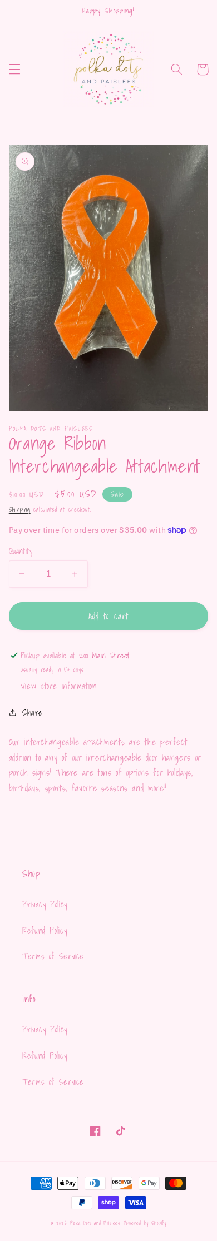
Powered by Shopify (145, 1223)
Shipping (20, 509)
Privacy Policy (44, 904)
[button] (14, 69)
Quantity (20, 551)
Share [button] (32, 712)
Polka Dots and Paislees (95, 1223)
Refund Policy (44, 930)
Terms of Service (53, 956)
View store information (59, 685)
